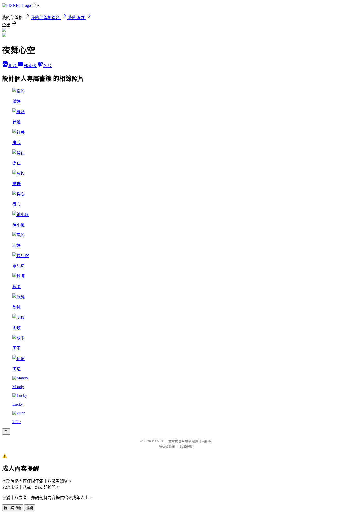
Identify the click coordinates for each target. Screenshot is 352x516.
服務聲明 (187, 446)
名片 (47, 66)
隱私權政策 (166, 446)
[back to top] (6, 431)
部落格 (30, 66)
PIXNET (157, 441)
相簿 (13, 66)
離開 (29, 508)
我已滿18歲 (12, 508)
